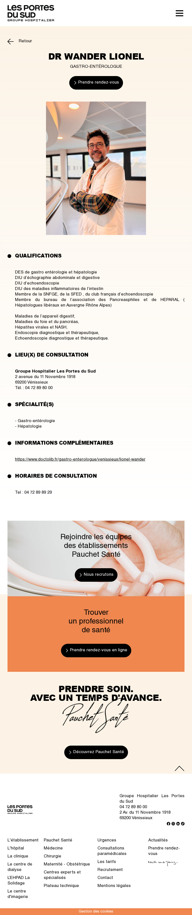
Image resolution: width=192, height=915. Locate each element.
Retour (25, 41)
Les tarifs (107, 862)
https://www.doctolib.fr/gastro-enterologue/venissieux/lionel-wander (80, 460)
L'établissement (23, 840)
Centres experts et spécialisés (62, 875)
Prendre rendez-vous (98, 83)
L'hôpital (16, 848)
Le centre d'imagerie (18, 894)
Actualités (158, 840)
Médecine (53, 848)
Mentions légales (114, 886)
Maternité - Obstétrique (67, 864)
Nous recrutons (99, 575)
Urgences (107, 840)
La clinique (18, 856)
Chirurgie (52, 856)
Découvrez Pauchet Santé (98, 752)
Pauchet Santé (58, 840)
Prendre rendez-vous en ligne (98, 650)
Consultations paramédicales (112, 851)
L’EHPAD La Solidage (19, 881)
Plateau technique (61, 886)
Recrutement (110, 870)
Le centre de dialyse (20, 867)
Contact (105, 878)
